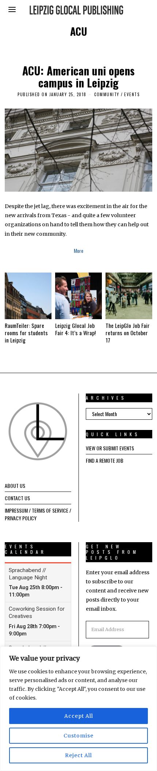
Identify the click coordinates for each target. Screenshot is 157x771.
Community (106, 94)
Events (131, 94)
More (78, 250)
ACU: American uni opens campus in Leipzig (78, 76)
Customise (78, 735)
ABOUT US (15, 485)
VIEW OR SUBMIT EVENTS (110, 448)
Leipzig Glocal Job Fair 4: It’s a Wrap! (75, 329)
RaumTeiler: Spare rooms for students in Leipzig (26, 332)
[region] (78, 708)
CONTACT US (17, 498)
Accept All (78, 716)
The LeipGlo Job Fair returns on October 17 (128, 332)
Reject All (78, 755)
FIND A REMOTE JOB (104, 460)
